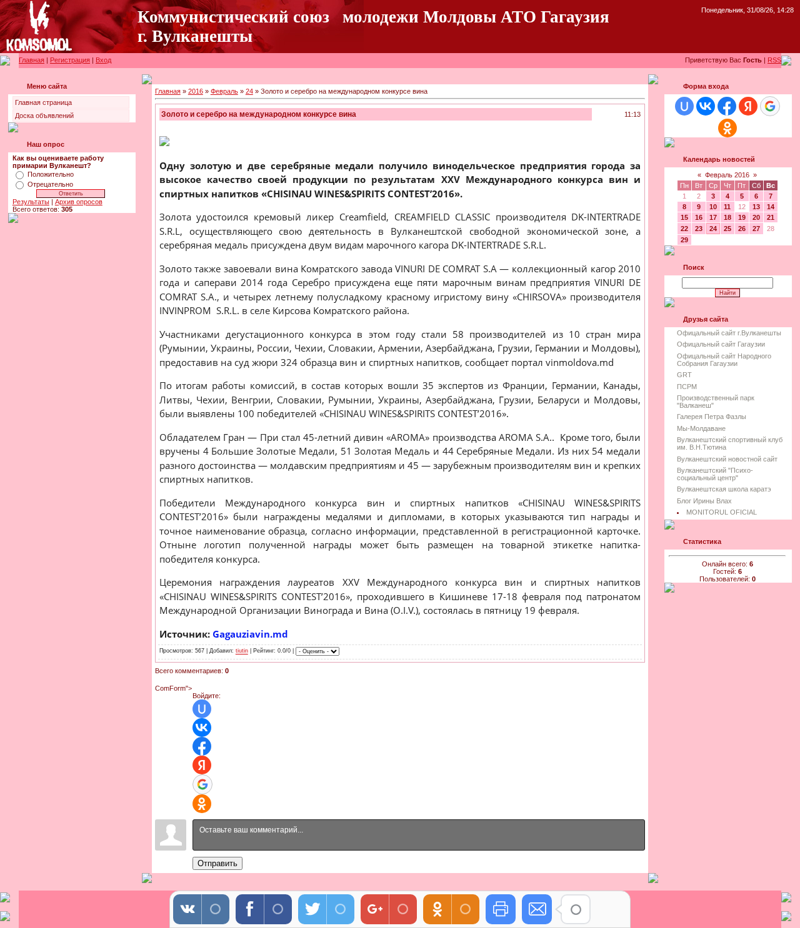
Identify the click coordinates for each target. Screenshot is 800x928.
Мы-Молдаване (701, 428)
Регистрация (70, 60)
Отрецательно (50, 184)
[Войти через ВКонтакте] (201, 727)
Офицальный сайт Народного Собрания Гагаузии (724, 359)
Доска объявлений (44, 115)
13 (756, 206)
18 (727, 217)
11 (727, 206)
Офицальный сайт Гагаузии (721, 344)
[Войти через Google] (202, 784)
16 (698, 217)
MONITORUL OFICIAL (721, 512)
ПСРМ (687, 386)
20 (756, 217)
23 (698, 228)
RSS (774, 60)
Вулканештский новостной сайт (727, 459)
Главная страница (43, 102)
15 (684, 217)
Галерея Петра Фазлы (711, 416)
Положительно (51, 174)
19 (742, 217)
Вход (103, 60)
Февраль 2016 (727, 175)
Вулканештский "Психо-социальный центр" (715, 473)
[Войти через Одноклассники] (201, 803)
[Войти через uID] (201, 708)
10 (713, 206)
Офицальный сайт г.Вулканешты (729, 333)
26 (742, 228)
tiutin (242, 651)
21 (770, 217)
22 (684, 228)
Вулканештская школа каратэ (724, 489)
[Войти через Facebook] (201, 746)
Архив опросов (78, 201)
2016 (195, 91)
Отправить (218, 863)
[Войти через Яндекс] (201, 765)
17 (713, 217)
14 (770, 206)
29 (684, 240)
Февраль (224, 91)
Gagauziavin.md (250, 634)
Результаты (30, 201)
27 (756, 228)
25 (727, 228)
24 (249, 91)
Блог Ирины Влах (704, 501)
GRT (684, 374)
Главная (31, 60)
